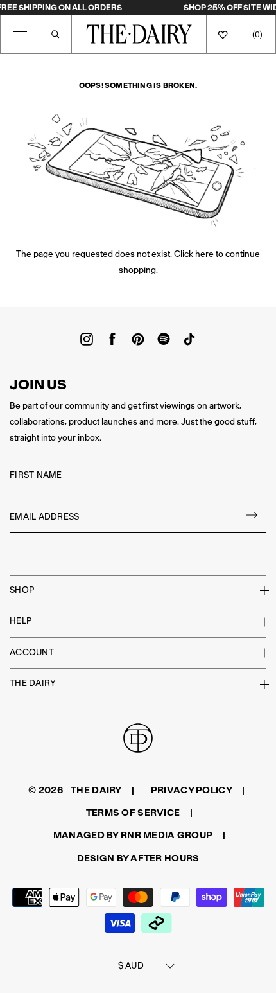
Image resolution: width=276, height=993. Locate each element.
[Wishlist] (223, 34)
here (204, 254)
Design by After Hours (138, 858)
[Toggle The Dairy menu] (256, 684)
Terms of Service (133, 812)
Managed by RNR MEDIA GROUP (132, 835)
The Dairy (33, 683)
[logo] (138, 34)
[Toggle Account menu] (256, 652)
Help (20, 620)
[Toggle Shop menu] (256, 590)
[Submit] (252, 517)
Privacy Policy (191, 790)
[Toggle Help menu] (256, 622)
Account (32, 652)
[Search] (55, 34)
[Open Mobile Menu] (20, 34)
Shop (22, 589)
